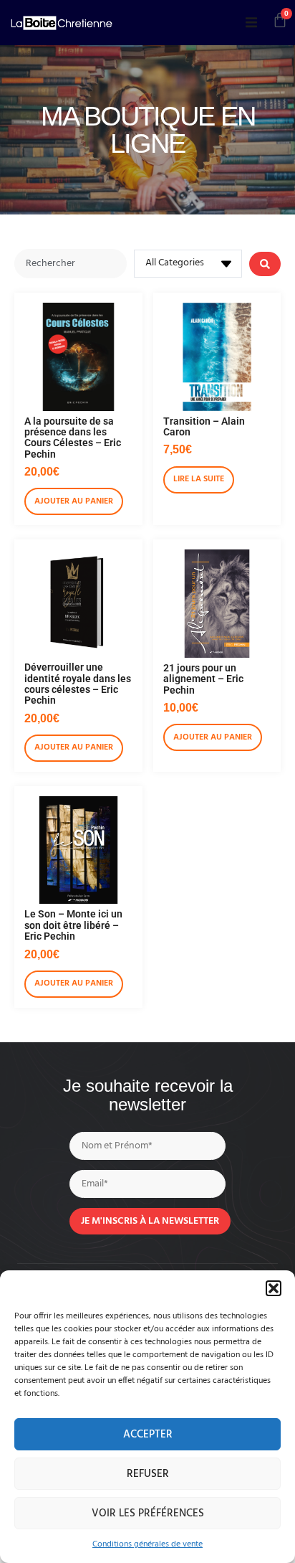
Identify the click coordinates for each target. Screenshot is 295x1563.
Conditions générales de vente (147, 1544)
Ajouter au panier (73, 501)
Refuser (148, 1474)
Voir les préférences (148, 1513)
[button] (273, 1288)
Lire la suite (198, 479)
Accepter (148, 1434)
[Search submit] (265, 264)
